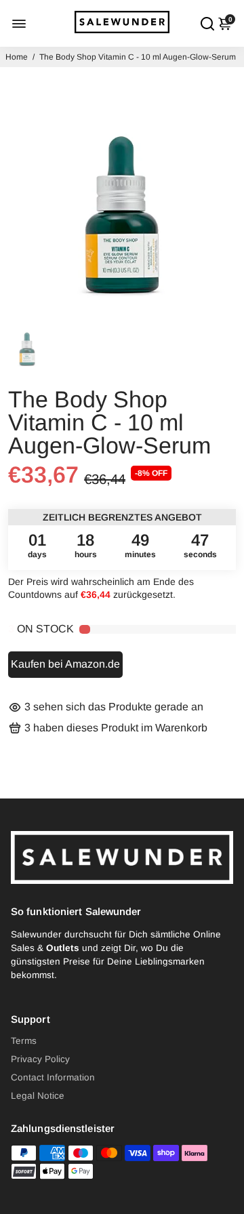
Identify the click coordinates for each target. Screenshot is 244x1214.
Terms (24, 1041)
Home (16, 57)
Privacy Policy (40, 1059)
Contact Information (53, 1077)
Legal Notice (37, 1096)
